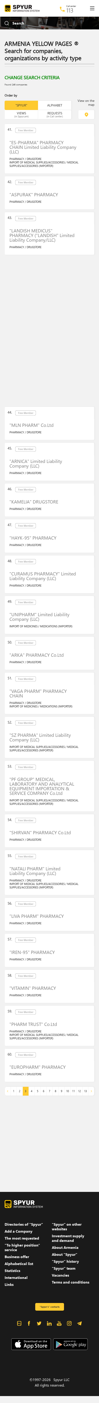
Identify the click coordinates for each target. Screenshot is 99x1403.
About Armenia (65, 1247)
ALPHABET (54, 105)
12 (79, 1091)
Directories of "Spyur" (24, 1224)
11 (73, 1091)
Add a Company (18, 1231)
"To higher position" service (22, 1247)
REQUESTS (55, 114)
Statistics (12, 1270)
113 (69, 10)
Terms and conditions (70, 1282)
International (16, 1277)
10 (67, 1091)
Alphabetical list (19, 1263)
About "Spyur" (64, 1254)
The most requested (22, 1238)
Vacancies (60, 1275)
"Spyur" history (65, 1261)
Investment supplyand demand (68, 1238)
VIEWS (21, 114)
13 (85, 1091)
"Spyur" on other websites (67, 1226)
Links (9, 1284)
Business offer (17, 1256)
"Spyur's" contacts (49, 1306)
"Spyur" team (64, 1268)
